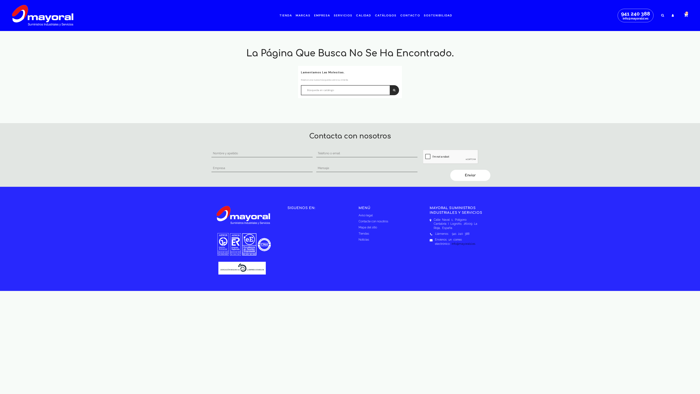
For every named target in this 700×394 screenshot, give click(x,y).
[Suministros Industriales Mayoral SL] (43, 15)
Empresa (322, 15)
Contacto (410, 15)
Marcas (303, 15)
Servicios (343, 15)
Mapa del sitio (368, 227)
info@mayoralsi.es (635, 18)
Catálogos (386, 15)
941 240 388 (635, 14)
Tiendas (364, 233)
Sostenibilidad (438, 15)
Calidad (363, 15)
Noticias (364, 239)
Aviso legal (366, 215)
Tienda (285, 15)
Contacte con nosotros (373, 221)
